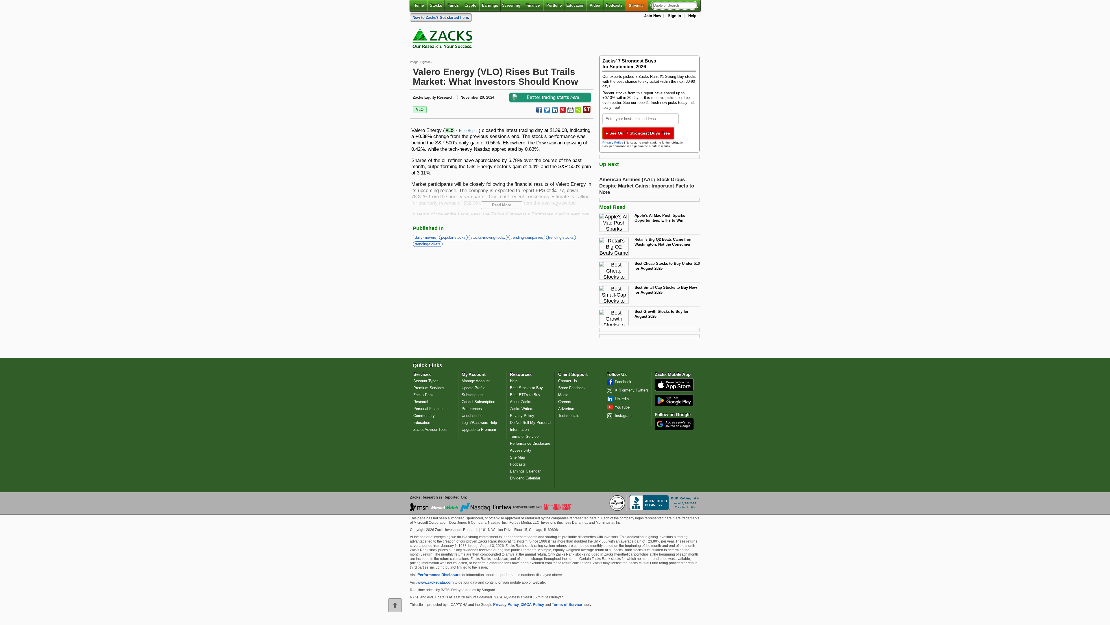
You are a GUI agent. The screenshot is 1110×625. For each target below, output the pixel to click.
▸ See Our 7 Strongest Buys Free (638, 133)
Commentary (424, 415)
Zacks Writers (521, 409)
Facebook (623, 382)
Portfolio (554, 5)
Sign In (674, 16)
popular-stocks (453, 237)
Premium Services (428, 388)
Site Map (517, 457)
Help (692, 16)
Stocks (436, 5)
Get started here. (440, 17)
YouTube (622, 407)
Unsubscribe (472, 415)
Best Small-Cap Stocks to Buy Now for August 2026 (665, 290)
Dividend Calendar (525, 478)
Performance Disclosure (530, 443)
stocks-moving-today (488, 237)
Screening (511, 5)
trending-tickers (428, 244)
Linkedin (622, 399)
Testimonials (568, 415)
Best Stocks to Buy (526, 388)
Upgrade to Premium (479, 429)
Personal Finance (428, 409)
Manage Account (476, 381)
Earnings (490, 5)
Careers (564, 402)
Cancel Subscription (478, 402)
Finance (533, 5)
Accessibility (520, 450)
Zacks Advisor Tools (430, 429)
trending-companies (526, 237)
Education (575, 5)
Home (418, 5)
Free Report (469, 130)
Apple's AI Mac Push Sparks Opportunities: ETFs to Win (659, 218)
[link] (443, 39)
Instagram (623, 415)
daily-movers (425, 237)
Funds (453, 5)
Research (421, 402)
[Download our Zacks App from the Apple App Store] (674, 391)
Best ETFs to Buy (525, 395)
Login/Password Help (479, 422)
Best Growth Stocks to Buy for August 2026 (661, 314)
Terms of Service (524, 436)
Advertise (566, 409)
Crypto (470, 5)
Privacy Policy (612, 142)
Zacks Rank (423, 395)
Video (595, 5)
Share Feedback (572, 388)
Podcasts (614, 5)
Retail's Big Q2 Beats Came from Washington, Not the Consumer (663, 242)
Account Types (426, 381)
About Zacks (520, 402)
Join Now (652, 16)
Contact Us (567, 381)
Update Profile (473, 388)
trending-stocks (561, 237)
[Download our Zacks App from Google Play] (674, 400)
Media (563, 395)
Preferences (472, 409)
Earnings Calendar (525, 471)
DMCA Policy (532, 604)
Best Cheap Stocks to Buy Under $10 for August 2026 (667, 266)
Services (638, 5)
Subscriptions (473, 395)
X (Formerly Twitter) (631, 390)
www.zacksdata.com (435, 582)
